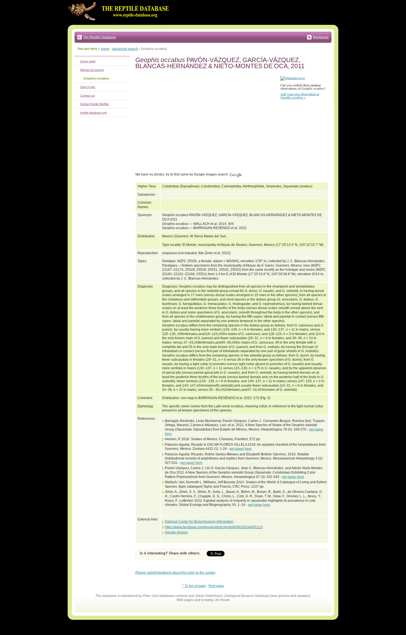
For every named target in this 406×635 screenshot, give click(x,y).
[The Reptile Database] (120, 24)
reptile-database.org (93, 112)
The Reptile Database (99, 37)
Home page (88, 61)
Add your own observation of (299, 95)
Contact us (87, 95)
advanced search (125, 49)
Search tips (87, 87)
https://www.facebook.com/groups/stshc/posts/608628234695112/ (214, 527)
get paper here (241, 449)
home (105, 49)
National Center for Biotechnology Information (199, 522)
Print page (216, 586)
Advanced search (92, 69)
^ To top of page (194, 586)
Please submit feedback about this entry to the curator (175, 573)
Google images (176, 532)
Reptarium (321, 37)
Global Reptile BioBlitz (94, 104)
